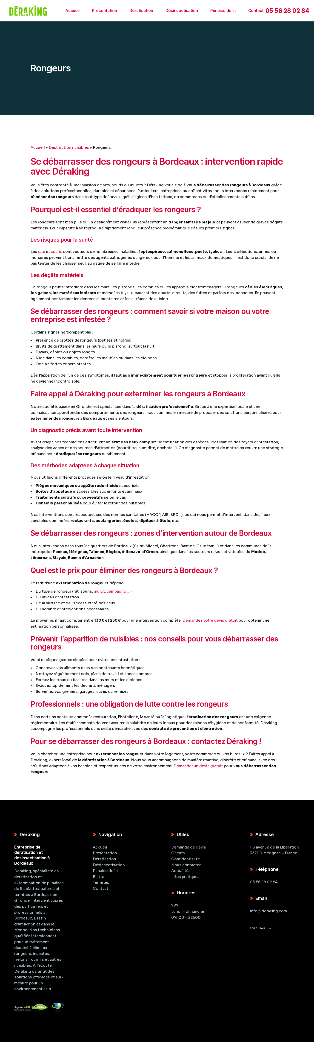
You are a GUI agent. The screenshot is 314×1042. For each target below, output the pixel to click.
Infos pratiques (185, 876)
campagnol (117, 591)
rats (41, 251)
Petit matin (267, 928)
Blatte (98, 876)
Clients (178, 853)
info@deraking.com (268, 911)
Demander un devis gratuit (198, 766)
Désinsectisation (109, 865)
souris (56, 251)
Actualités (181, 870)
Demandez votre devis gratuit (210, 620)
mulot (99, 591)
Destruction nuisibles (69, 147)
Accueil (38, 147)
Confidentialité (185, 859)
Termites (101, 882)
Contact (100, 888)
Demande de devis (188, 847)
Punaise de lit (105, 870)
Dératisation (104, 859)
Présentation (105, 853)
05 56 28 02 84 (264, 882)
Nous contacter (186, 865)
